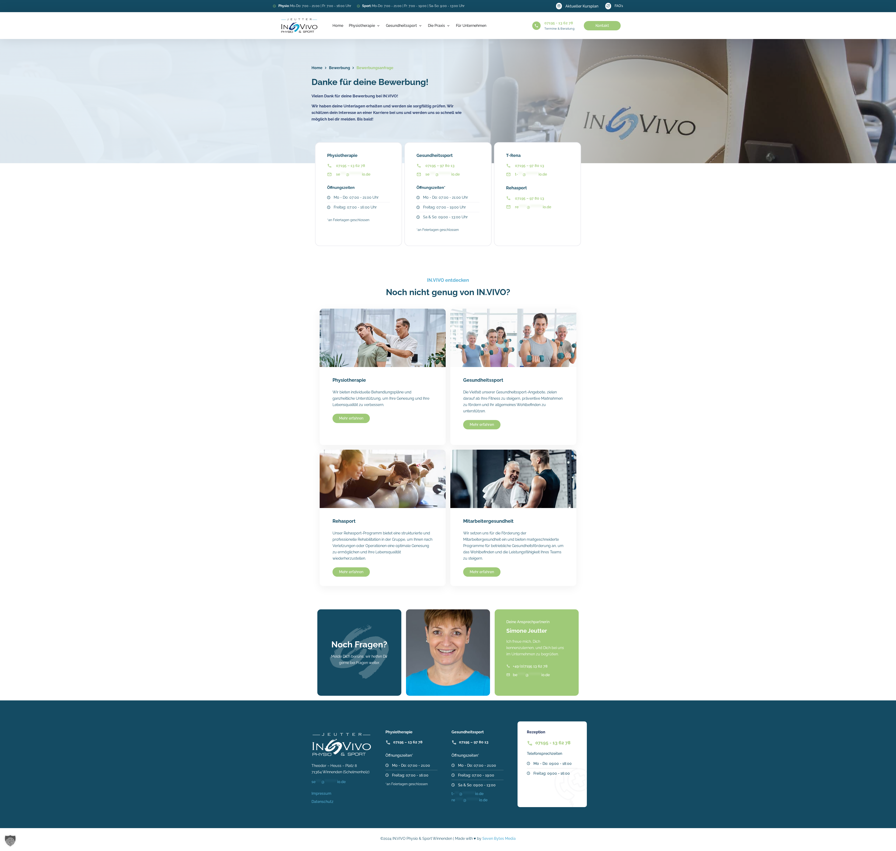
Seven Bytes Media (499, 838)
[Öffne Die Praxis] (448, 25)
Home (317, 68)
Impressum (321, 793)
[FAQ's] (608, 6)
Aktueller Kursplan (581, 6)
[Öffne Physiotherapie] (378, 25)
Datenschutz (322, 801)
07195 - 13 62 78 (558, 23)
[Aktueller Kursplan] (559, 6)
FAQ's (619, 6)
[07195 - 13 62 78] (536, 25)
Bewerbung (339, 68)
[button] (10, 840)
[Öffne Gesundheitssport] (420, 25)
